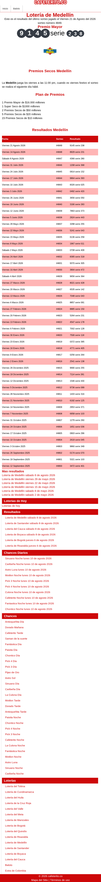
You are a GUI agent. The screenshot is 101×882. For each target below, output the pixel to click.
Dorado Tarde (13, 706)
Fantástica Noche (15, 751)
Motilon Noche (13, 756)
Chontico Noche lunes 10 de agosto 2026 (28, 609)
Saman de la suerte (16, 638)
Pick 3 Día (11, 666)
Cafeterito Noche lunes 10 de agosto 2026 (29, 597)
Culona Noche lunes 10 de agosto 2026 (27, 592)
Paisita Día (11, 650)
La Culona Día (13, 695)
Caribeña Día (12, 689)
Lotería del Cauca (15, 859)
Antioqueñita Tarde (15, 711)
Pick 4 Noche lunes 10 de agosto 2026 (27, 586)
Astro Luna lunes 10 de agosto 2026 (25, 569)
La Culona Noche (15, 745)
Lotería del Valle (14, 808)
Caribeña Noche (14, 773)
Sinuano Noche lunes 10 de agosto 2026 (28, 558)
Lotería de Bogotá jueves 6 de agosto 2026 (29, 540)
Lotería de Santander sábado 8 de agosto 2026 (32, 523)
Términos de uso (60, 880)
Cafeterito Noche (14, 740)
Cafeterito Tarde (14, 633)
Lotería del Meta (14, 814)
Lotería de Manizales (17, 820)
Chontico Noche (14, 723)
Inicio (5, 8)
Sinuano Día (12, 683)
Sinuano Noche (14, 768)
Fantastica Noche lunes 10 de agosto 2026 (29, 603)
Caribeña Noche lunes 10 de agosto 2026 (28, 564)
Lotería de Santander (17, 848)
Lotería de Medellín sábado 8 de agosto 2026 (31, 517)
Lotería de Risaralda (16, 837)
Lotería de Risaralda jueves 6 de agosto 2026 (31, 545)
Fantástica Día (13, 644)
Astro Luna (11, 762)
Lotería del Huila (14, 797)
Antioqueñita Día (14, 621)
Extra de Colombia (15, 870)
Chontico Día (12, 655)
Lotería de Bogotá (15, 825)
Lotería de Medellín (16, 842)
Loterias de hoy (11, 505)
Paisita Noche (13, 717)
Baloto (16, 8)
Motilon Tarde (12, 700)
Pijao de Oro (12, 672)
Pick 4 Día (11, 661)
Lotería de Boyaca (15, 853)
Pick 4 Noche (12, 728)
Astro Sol (10, 678)
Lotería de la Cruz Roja (18, 803)
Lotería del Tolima (15, 786)
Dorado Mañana (14, 627)
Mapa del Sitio (39, 880)
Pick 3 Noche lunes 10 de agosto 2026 (27, 581)
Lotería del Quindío (16, 831)
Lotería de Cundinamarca (19, 792)
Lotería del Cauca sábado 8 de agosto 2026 (30, 529)
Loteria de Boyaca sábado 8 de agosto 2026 (30, 534)
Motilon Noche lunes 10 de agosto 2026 (27, 575)
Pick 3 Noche (12, 734)
